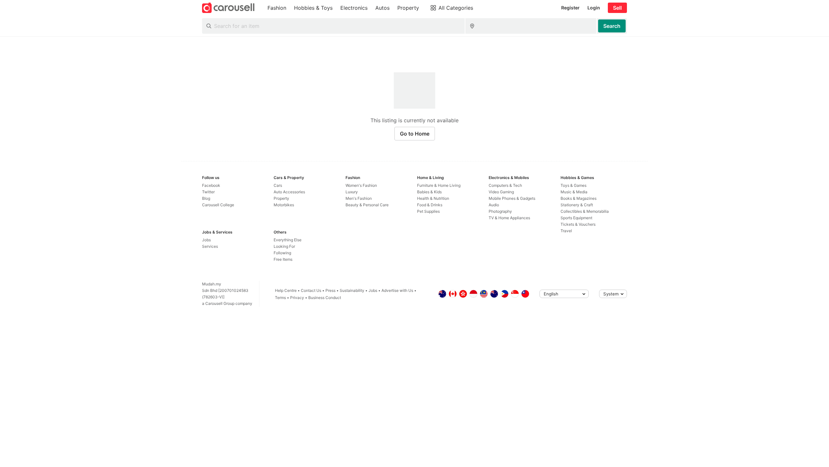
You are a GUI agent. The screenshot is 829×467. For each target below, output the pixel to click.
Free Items (283, 259)
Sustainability (352, 290)
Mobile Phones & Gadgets (512, 198)
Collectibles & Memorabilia (585, 211)
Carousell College (218, 204)
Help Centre (286, 290)
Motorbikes (284, 204)
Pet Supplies (428, 211)
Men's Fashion (359, 198)
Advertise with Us (397, 290)
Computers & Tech (505, 185)
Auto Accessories (289, 191)
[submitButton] (612, 25)
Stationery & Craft (577, 204)
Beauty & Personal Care (367, 204)
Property (281, 198)
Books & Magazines (578, 198)
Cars (278, 185)
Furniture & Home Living (438, 185)
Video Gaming (501, 191)
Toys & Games (573, 185)
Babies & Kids (429, 191)
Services (210, 246)
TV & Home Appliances (509, 217)
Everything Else (287, 239)
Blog (206, 198)
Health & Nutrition (433, 198)
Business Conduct (324, 297)
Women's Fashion (361, 185)
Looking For (284, 246)
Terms (280, 297)
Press (330, 290)
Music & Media (574, 191)
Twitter (208, 191)
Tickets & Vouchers (578, 224)
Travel (566, 230)
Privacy (297, 297)
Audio (494, 204)
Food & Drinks (429, 204)
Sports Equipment (576, 217)
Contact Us (311, 290)
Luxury (352, 191)
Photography (500, 211)
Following (282, 252)
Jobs (206, 239)
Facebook (211, 185)
